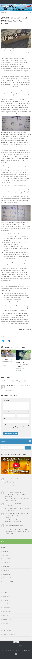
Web (4, 418)
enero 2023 (6, 563)
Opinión (3, 13)
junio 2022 (6, 570)
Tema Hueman (25, 650)
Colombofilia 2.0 (18, 525)
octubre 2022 (7, 566)
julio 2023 (5, 555)
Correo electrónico (23, 412)
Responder (9, 390)
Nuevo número (7, 619)
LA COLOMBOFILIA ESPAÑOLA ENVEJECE (7, 360)
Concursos (6, 596)
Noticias (5, 615)
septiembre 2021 (8, 582)
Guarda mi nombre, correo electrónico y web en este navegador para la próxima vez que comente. (16, 427)
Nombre (6, 412)
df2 (5, 27)
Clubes (5, 592)
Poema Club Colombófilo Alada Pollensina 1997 (22, 364)
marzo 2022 (6, 574)
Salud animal (7, 631)
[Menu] (30, 2)
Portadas (5, 627)
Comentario (7, 400)
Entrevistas (6, 604)
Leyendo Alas (7, 611)
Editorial (5, 600)
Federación (6, 608)
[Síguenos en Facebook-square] (30, 441)
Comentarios (8, 381)
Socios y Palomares (9, 634)
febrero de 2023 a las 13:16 (22, 386)
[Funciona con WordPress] (10, 650)
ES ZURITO (18, 504)
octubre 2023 (7, 551)
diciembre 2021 (7, 578)
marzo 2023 (6, 559)
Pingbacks (21, 381)
